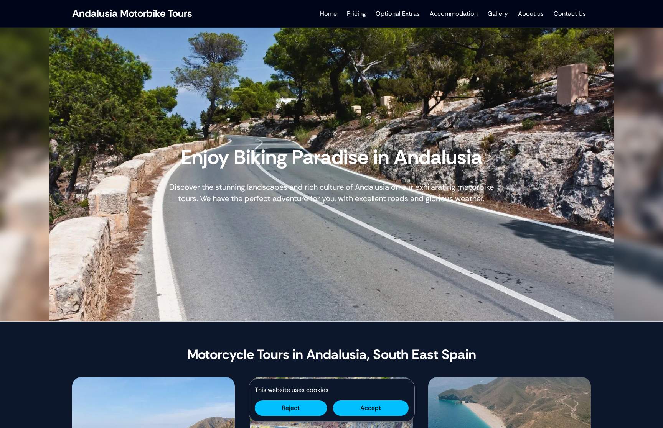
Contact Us (570, 14)
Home (328, 14)
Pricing (356, 14)
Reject (291, 408)
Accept (370, 408)
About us (531, 14)
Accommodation (454, 14)
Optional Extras (398, 14)
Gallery (498, 14)
